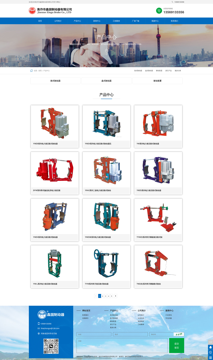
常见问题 (169, 318)
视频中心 (155, 21)
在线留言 (85, 318)
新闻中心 (96, 21)
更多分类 (178, 70)
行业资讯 (169, 315)
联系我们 (174, 21)
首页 (38, 21)
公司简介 (58, 21)
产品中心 (77, 21)
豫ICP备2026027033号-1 (134, 356)
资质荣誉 (141, 321)
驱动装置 (159, 70)
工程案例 (116, 21)
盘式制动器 (149, 70)
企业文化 (141, 318)
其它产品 (168, 70)
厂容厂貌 (135, 21)
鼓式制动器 (138, 70)
